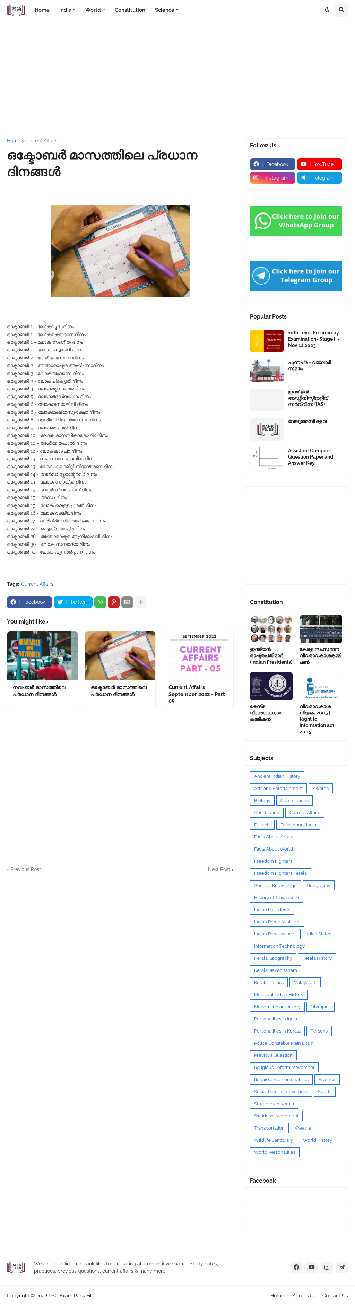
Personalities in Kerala (277, 1031)
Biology (262, 800)
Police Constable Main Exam (284, 1043)
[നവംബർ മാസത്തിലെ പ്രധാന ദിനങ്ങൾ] (42, 655)
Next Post (219, 869)
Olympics (320, 1006)
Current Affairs (41, 140)
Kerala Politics (269, 982)
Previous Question (273, 1055)
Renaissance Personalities (281, 1079)
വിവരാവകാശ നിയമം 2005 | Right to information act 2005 (317, 719)
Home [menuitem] (42, 10)
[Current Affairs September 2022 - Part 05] (198, 655)
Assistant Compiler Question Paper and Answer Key (310, 457)
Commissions (294, 800)
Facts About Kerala (273, 836)
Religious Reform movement (284, 1067)
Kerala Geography (273, 958)
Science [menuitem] (164, 10)
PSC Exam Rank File (71, 1295)
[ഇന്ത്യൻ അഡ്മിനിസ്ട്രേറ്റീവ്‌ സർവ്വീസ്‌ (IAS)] (267, 400)
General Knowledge (275, 885)
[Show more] (141, 602)
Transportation (269, 1128)
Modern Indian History (277, 1006)
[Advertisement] (177, 79)
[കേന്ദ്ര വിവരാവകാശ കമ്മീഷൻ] (271, 686)
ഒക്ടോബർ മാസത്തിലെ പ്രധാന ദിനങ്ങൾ (119, 690)
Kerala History (317, 958)
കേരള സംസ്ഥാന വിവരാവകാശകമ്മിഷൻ (320, 655)
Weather (304, 1128)
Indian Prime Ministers (277, 921)
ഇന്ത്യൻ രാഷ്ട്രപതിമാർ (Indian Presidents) (271, 655)
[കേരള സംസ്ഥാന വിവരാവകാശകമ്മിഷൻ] (321, 629)
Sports (324, 1091)
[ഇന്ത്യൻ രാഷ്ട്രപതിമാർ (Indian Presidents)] (271, 629)
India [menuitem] (65, 10)
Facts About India (298, 824)
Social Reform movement (281, 1091)
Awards (321, 788)
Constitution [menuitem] (130, 10)
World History (317, 1140)
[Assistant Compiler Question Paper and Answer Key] (267, 458)
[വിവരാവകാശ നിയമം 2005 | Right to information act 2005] (321, 686)
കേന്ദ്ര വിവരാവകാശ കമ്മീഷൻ (265, 713)
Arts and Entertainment (278, 788)
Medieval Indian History (278, 994)
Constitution (266, 812)
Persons (319, 1031)
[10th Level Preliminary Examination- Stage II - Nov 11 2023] (267, 341)
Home (13, 140)
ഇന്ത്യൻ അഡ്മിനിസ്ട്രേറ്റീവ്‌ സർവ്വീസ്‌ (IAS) (308, 398)
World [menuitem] (93, 10)
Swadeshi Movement (276, 1115)
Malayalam (305, 982)
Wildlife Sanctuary (273, 1140)
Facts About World (273, 849)
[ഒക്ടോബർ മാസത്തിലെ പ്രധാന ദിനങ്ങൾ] (120, 655)
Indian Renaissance (274, 934)
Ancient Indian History (277, 776)
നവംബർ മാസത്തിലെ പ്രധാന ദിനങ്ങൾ (39, 690)
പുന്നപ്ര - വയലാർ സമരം (309, 365)
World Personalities (274, 1152)
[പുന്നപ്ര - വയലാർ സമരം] (267, 370)
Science (327, 1079)
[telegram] (342, 1267)
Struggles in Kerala (274, 1103)
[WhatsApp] (100, 602)
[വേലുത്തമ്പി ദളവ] (267, 429)
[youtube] (312, 1267)
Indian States (317, 934)
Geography (318, 885)
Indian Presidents (272, 909)
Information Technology (279, 946)
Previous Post (25, 869)
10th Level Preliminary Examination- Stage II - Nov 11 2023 (314, 339)
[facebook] (296, 1267)
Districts (262, 824)
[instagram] (327, 1267)
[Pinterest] (114, 602)
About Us (303, 1295)
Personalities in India (275, 1018)
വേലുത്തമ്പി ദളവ (307, 421)
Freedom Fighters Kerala (280, 873)
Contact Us (335, 1295)
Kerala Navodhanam (275, 970)
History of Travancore (276, 897)
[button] (327, 10)
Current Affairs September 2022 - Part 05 (196, 694)
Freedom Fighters (273, 861)
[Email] (127, 602)
